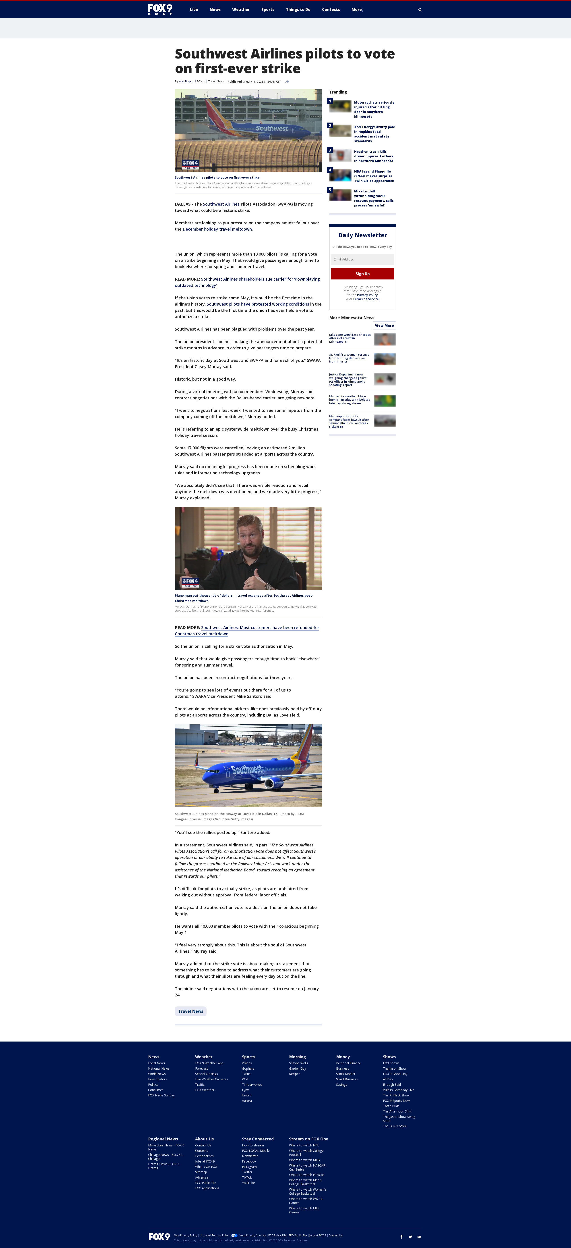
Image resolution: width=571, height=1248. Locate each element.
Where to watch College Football (306, 1152)
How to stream (253, 1145)
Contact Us (203, 1145)
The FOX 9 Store (395, 1126)
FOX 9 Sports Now (396, 1100)
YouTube (248, 1183)
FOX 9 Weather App (209, 1063)
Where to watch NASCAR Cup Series (307, 1167)
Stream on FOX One (308, 1139)
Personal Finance (348, 1063)
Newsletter (250, 1156)
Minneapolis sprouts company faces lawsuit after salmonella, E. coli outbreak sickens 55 (349, 421)
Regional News (163, 1139)
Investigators (157, 1079)
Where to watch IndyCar (306, 1175)
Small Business (347, 1079)
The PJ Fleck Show (396, 1095)
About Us (204, 1139)
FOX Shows (391, 1063)
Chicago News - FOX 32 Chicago (165, 1156)
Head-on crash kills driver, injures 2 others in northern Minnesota (373, 156)
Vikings (247, 1063)
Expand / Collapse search (420, 9)
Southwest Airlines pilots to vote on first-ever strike (217, 177)
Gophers (248, 1068)
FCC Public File (205, 1183)
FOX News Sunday (161, 1095)
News (153, 1056)
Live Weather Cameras (211, 1079)
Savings (341, 1084)
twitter (410, 1236)
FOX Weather (204, 1090)
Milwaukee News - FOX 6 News (166, 1147)
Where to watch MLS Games (304, 1210)
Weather (204, 1056)
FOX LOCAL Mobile (256, 1150)
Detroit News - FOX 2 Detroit (163, 1166)
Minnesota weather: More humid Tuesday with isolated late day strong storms (349, 399)
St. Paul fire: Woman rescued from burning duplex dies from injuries (349, 357)
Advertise (202, 1177)
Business (342, 1068)
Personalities (204, 1156)
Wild (245, 1079)
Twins (246, 1074)
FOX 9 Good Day (395, 1074)
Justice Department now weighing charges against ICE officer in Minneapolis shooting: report (347, 379)
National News (159, 1068)
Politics (153, 1084)
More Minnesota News (351, 317)
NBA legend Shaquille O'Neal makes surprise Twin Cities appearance (374, 176)
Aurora (247, 1100)
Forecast (201, 1068)
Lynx (245, 1090)
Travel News (216, 81)
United (246, 1095)
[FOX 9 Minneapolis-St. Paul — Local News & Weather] (163, 9)
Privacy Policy (367, 295)
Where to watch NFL (304, 1145)
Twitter (247, 1172)
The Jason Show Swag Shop (399, 1119)
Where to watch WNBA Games (306, 1201)
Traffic (200, 1084)
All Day (388, 1079)
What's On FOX (206, 1167)
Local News (156, 1063)
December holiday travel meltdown (217, 229)
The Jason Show (394, 1068)
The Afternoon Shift (397, 1111)
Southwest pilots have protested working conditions (258, 304)
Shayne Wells (298, 1063)
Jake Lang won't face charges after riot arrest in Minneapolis (350, 338)
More (357, 9)
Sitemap (201, 1172)
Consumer (155, 1090)
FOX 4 (200, 81)
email (419, 1236)
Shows (389, 1056)
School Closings (206, 1074)
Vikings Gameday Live (398, 1090)
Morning (297, 1056)
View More (384, 325)
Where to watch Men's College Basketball (305, 1182)
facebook (401, 1236)
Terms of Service (366, 299)
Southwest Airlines (221, 204)
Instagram (249, 1167)
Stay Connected (258, 1139)
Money (343, 1056)
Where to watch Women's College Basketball (308, 1191)
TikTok (247, 1177)
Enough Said (392, 1084)
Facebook (249, 1161)
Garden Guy (297, 1068)
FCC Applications (207, 1188)
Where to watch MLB (304, 1160)
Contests (201, 1150)
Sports (248, 1056)
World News (157, 1074)
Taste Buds (391, 1106)
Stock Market (345, 1074)
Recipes (294, 1074)
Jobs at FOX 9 (205, 1161)
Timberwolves (252, 1084)
